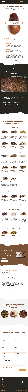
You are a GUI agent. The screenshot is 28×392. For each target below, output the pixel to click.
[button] (5, 23)
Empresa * (15, 347)
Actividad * (3, 356)
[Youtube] (25, 382)
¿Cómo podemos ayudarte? (6, 360)
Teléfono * (3, 347)
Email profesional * (4, 343)
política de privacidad (10, 367)
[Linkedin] (22, 382)
